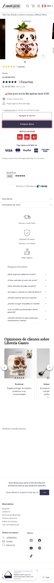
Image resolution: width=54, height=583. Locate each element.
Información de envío (11, 205)
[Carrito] (33, 6)
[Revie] (42, 186)
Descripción (7, 199)
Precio (5, 73)
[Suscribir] (44, 492)
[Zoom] (43, 55)
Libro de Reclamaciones (10, 525)
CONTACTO (6, 512)
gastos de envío (10, 110)
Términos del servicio (9, 518)
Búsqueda (5, 509)
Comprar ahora (27, 124)
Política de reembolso (9, 521)
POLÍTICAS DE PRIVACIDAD (11, 515)
